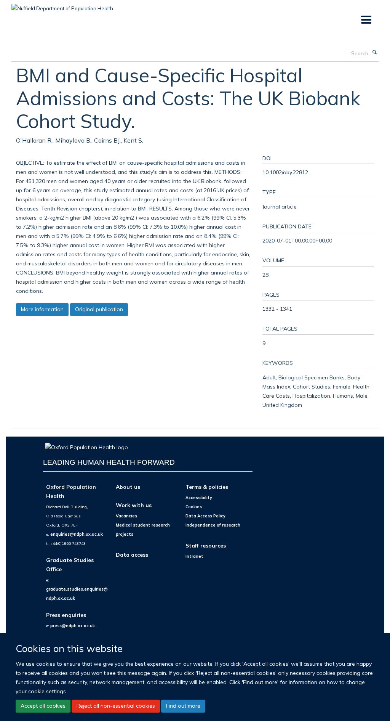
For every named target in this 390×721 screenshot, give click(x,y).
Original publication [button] (99, 309)
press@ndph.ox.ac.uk (72, 625)
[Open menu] (366, 20)
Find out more (183, 705)
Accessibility (198, 497)
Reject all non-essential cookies (116, 705)
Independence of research (212, 525)
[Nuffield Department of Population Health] (62, 6)
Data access (132, 554)
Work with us (134, 505)
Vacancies (126, 516)
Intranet (194, 556)
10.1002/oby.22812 (285, 172)
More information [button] (42, 309)
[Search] (374, 52)
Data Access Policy (205, 516)
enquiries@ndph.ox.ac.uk (76, 534)
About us (128, 486)
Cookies (193, 506)
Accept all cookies (43, 705)
